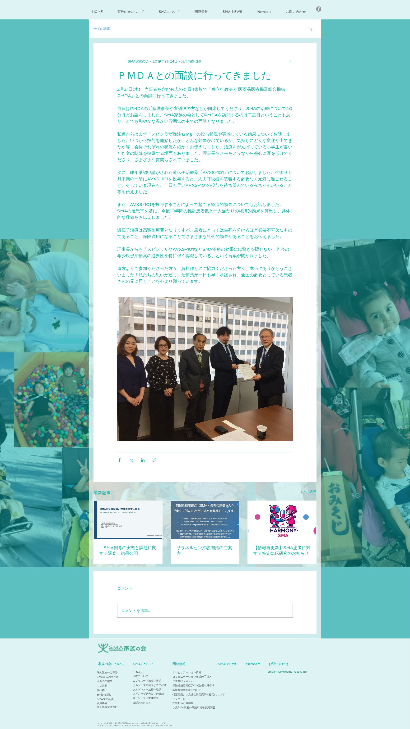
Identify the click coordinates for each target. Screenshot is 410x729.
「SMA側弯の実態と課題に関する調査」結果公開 (127, 550)
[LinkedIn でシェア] (142, 460)
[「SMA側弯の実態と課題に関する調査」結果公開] (128, 520)
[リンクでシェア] (154, 460)
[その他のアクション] (290, 61)
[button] (134, 11)
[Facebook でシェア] (119, 460)
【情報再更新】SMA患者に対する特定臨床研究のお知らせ (281, 550)
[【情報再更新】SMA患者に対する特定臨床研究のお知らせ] (282, 520)
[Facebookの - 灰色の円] (318, 9)
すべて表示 (308, 492)
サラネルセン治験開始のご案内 (204, 550)
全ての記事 (101, 29)
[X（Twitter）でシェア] (131, 460)
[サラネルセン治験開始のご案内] (205, 520)
